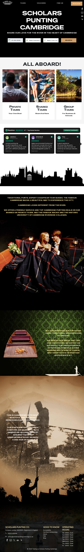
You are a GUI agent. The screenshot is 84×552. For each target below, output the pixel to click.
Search (68, 40)
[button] (80, 144)
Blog (44, 538)
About (45, 534)
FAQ (44, 536)
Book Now (76, 3)
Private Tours (15, 108)
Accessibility (47, 530)
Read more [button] (9, 151)
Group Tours (69, 108)
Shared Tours (42, 108)
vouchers (41, 3)
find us (60, 3)
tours (23, 3)
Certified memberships (50, 532)
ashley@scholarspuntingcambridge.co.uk (20, 536)
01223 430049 (12, 533)
